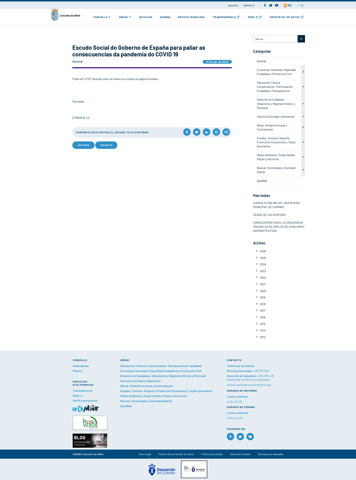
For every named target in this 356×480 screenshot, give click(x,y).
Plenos (77, 371)
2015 (263, 324)
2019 (263, 297)
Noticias (145, 17)
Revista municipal (191, 17)
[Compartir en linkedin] (206, 132)
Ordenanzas (81, 366)
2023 (263, 271)
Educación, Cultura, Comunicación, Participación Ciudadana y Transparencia (275, 86)
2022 (263, 277)
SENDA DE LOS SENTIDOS (269, 214)
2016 (263, 317)
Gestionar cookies (240, 454)
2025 (263, 257)
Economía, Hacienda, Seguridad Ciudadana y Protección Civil (160, 371)
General (261, 61)
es (289, 5)
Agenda (165, 17)
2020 (263, 291)
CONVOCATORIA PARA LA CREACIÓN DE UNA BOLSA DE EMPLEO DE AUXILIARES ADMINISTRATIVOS (278, 226)
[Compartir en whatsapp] (216, 132)
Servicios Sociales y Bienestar (275, 116)
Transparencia (224, 17)
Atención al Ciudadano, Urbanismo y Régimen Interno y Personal (276, 103)
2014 (263, 330)
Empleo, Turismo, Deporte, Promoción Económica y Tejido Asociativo (276, 142)
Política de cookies (212, 454)
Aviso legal (145, 454)
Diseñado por (265, 454)
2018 (263, 304)
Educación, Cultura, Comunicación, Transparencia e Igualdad (161, 366)
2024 (263, 264)
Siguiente (106, 145)
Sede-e (253, 17)
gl (302, 5)
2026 (263, 251)
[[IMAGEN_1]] (81, 117)
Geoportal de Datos (285, 17)
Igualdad (262, 180)
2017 (263, 310)
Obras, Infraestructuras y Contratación (146, 386)
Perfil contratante (85, 400)
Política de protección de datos (176, 454)
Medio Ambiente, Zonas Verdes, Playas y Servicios (153, 396)
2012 (263, 337)
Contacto (249, 5)
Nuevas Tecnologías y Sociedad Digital (146, 401)
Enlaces (233, 5)
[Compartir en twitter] (196, 132)
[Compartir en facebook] (187, 132)
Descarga (78, 101)
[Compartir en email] (226, 132)
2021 (263, 284)
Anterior (83, 145)
